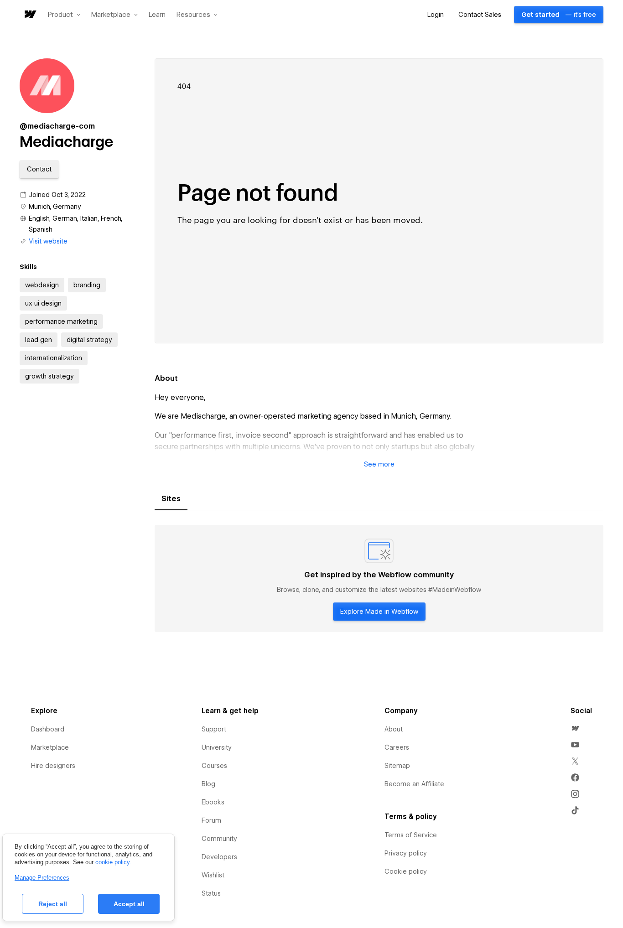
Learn (157, 15)
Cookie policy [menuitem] (405, 871)
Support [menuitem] (214, 729)
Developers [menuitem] (219, 857)
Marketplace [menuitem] (50, 747)
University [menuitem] (217, 747)
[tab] (171, 498)
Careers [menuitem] (396, 747)
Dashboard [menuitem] (47, 729)
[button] (64, 14)
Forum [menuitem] (211, 820)
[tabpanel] (379, 578)
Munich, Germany (55, 206)
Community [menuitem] (219, 838)
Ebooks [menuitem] (213, 802)
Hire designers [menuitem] (53, 765)
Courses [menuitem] (214, 765)
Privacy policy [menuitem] (405, 853)
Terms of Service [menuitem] (410, 835)
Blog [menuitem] (208, 784)
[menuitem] (575, 728)
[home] (29, 15)
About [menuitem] (393, 729)
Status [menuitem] (211, 893)
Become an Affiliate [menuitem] (414, 784)
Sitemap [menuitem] (397, 765)
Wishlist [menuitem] (213, 875)
